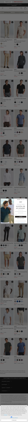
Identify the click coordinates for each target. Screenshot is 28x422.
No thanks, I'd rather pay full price (20, 218)
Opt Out (5, 414)
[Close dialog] (26, 199)
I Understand (14, 420)
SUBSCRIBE (20, 216)
